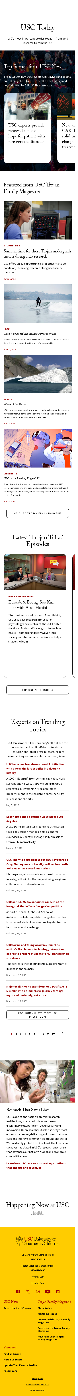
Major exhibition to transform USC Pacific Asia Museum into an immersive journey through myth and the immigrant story (36, 991)
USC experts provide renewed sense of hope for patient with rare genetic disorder (26, 134)
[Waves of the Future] (38, 374)
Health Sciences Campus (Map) (37, 1265)
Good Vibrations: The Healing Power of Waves (30, 334)
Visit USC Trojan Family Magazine (38, 513)
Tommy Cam (37, 1276)
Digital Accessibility (37, 1390)
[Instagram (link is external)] (37, 1291)
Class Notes (45, 1308)
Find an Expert (12, 1354)
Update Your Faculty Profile (20, 1365)
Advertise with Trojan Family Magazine (51, 1338)
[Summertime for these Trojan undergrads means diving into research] (38, 220)
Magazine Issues (47, 1313)
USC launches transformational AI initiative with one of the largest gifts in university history (35, 768)
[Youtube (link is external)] (47, 1291)
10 (53, 1033)
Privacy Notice (37, 1378)
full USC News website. (39, 85)
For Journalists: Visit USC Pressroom (37, 1014)
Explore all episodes (37, 690)
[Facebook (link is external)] (17, 1291)
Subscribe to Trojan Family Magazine (54, 1329)
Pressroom (10, 1370)
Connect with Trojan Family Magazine (54, 1321)
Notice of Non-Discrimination (37, 1384)
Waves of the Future (15, 404)
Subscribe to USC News (17, 1308)
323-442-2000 (37, 1270)
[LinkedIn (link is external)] (57, 1291)
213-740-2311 (37, 1259)
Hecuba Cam (37, 1283)
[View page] (58, 1033)
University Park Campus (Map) (38, 1254)
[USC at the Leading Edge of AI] (38, 448)
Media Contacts (13, 1359)
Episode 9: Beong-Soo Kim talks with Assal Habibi (31, 605)
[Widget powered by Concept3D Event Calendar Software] (37, 1213)
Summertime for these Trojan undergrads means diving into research (37, 254)
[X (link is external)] (27, 1291)
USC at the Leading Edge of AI (21, 478)
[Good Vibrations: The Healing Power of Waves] (38, 303)
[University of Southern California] (37, 1241)
